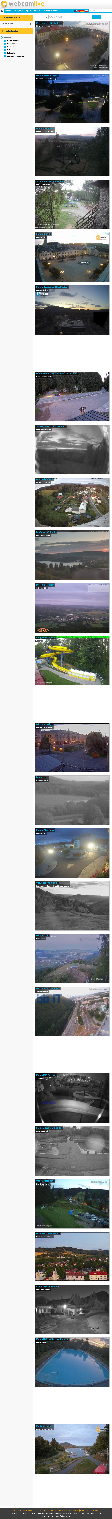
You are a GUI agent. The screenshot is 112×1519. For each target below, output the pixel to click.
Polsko (10, 50)
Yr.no (68, 1516)
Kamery (8, 11)
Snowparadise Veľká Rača (49, 181)
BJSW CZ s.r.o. (89, 1513)
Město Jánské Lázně (47, 75)
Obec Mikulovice (44, 479)
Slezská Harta (43, 1426)
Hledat (96, 17)
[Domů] (2, 11)
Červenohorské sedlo (47, 883)
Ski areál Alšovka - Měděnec (51, 426)
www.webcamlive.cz (45, 1513)
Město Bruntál (43, 234)
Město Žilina (42, 935)
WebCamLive (22, 4)
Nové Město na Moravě (48, 1233)
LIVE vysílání (18, 11)
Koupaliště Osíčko (45, 637)
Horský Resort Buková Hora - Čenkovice (57, 373)
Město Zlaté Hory (45, 585)
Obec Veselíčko (44, 128)
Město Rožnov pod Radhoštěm (52, 287)
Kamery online (31, 1510)
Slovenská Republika (15, 56)
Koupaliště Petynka (46, 1075)
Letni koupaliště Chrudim (49, 1128)
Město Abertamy (45, 830)
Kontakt (54, 11)
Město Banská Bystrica (48, 988)
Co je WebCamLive (32, 11)
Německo (11, 47)
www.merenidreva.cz (50, 1516)
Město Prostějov (44, 724)
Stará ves (41, 777)
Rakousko (11, 53)
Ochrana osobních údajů (89, 1510)
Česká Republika (14, 41)
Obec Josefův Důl (45, 1180)
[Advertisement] (86, 4)
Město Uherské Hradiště (49, 23)
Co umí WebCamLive (63, 1510)
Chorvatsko (12, 44)
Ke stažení (45, 11)
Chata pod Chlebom (46, 1286)
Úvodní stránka (19, 1510)
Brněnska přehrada (46, 532)
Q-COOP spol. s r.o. (73, 1513)
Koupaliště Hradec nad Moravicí (52, 1339)
